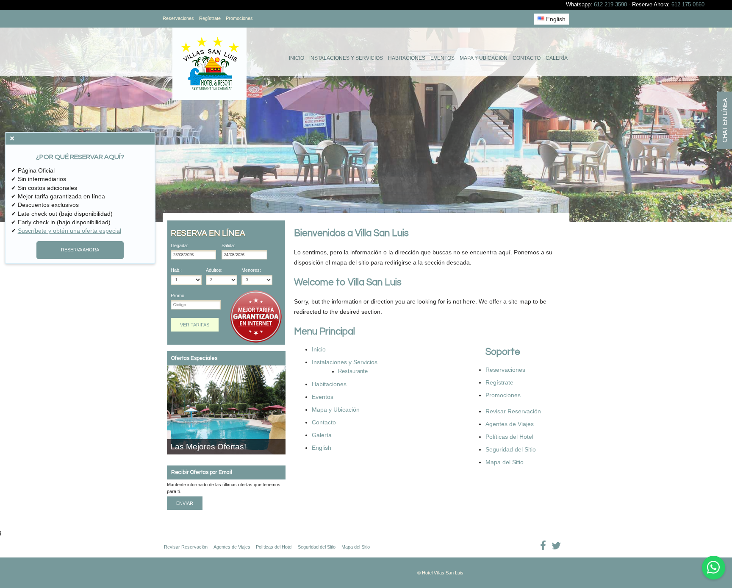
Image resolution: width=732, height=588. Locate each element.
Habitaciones (406, 58)
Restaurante (353, 371)
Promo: (178, 295)
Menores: (251, 270)
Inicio (296, 58)
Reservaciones (178, 18)
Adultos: (214, 270)
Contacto (527, 58)
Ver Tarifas (194, 324)
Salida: (228, 245)
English (555, 19)
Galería (557, 58)
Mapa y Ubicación (483, 58)
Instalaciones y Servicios (346, 58)
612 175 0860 (687, 5)
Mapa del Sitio (504, 462)
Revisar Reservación (513, 411)
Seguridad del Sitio (510, 449)
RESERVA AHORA (80, 249)
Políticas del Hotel (509, 436)
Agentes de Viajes (509, 424)
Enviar (184, 503)
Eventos (442, 58)
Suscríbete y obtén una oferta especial (69, 230)
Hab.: (176, 270)
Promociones (239, 18)
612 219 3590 (610, 5)
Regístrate (210, 18)
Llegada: (179, 245)
